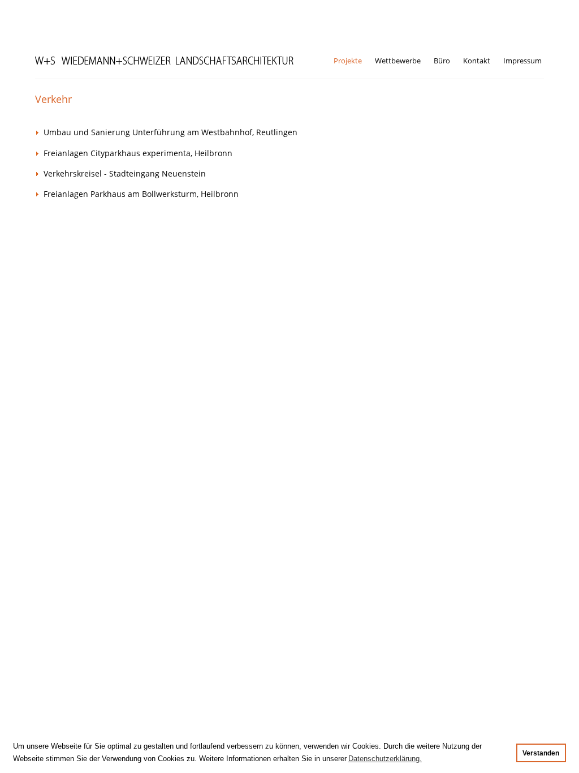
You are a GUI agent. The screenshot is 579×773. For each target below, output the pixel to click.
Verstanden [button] (540, 753)
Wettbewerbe (398, 60)
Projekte (348, 60)
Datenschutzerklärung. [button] (385, 758)
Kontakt (476, 60)
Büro (442, 60)
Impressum (522, 60)
